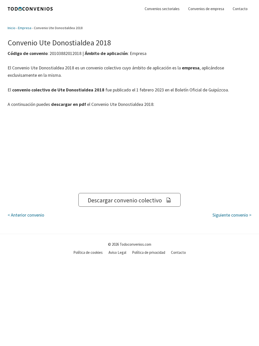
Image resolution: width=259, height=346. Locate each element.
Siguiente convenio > (231, 215)
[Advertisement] (129, 150)
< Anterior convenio (26, 215)
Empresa (24, 28)
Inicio (11, 28)
